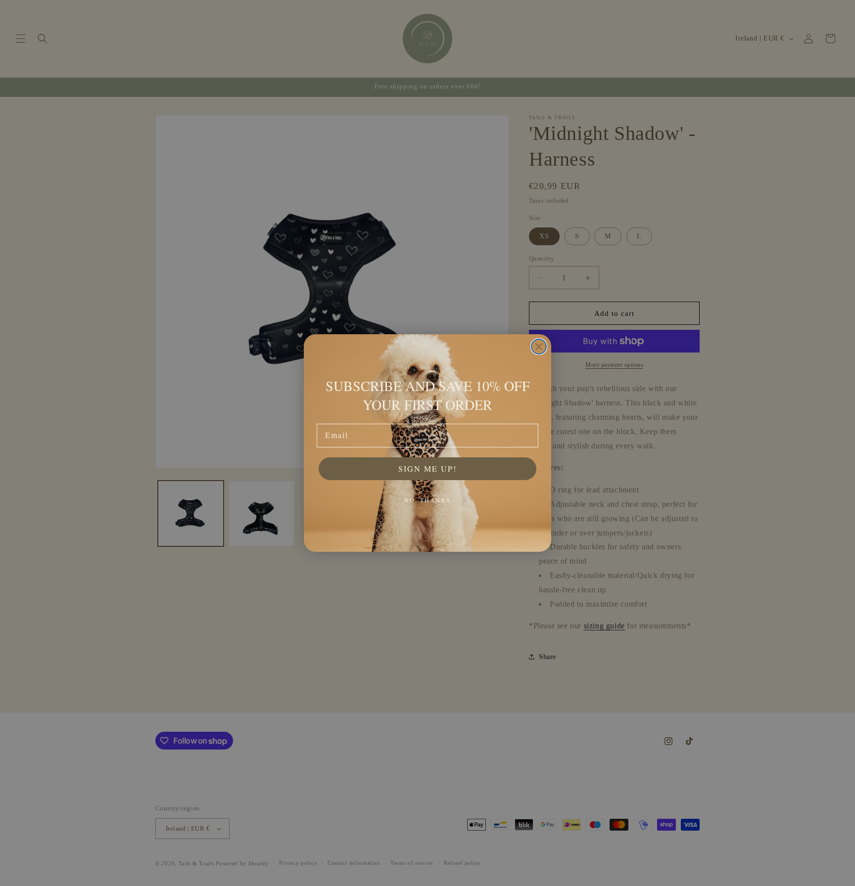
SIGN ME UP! (427, 468)
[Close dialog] (538, 346)
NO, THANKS (427, 500)
